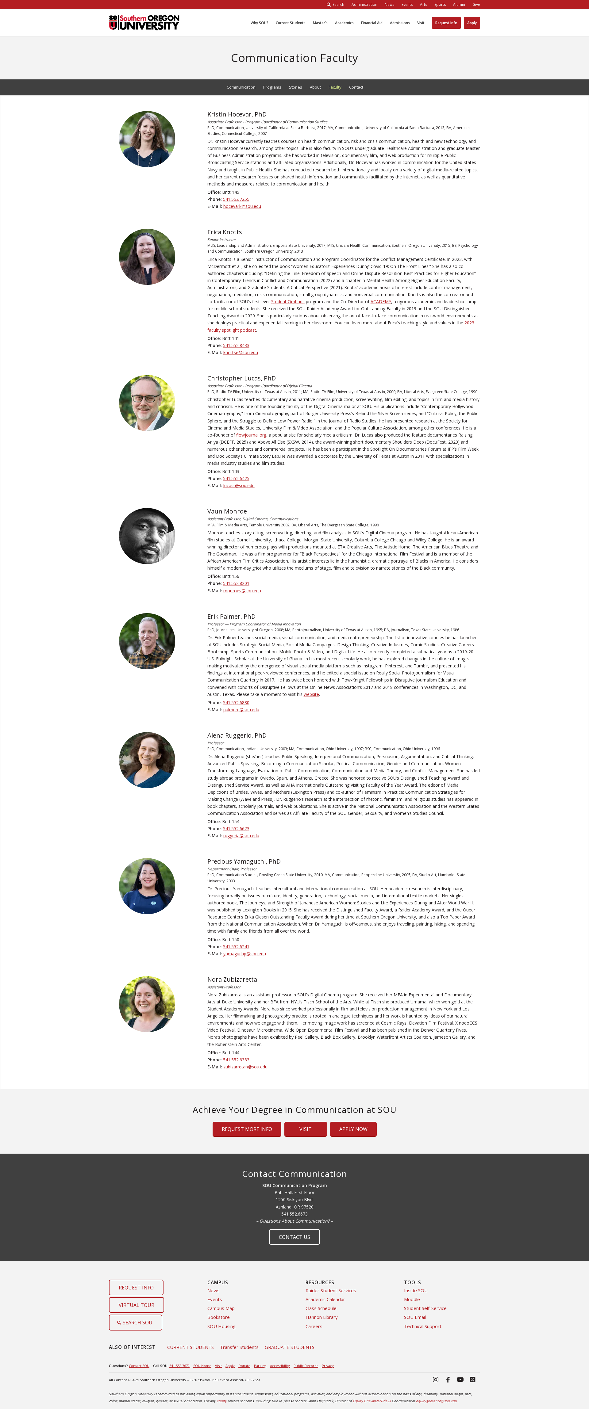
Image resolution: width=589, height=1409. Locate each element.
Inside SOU (416, 1290)
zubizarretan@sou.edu (245, 1067)
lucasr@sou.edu (239, 485)
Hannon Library (322, 1317)
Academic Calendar (325, 1299)
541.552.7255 (236, 199)
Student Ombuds (288, 301)
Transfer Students (239, 1347)
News (213, 1290)
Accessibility (280, 1365)
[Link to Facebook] (447, 1379)
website (311, 694)
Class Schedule (321, 1308)
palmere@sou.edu (241, 709)
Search (337, 4)
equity (222, 1401)
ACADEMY (381, 301)
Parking (260, 1365)
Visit (218, 1365)
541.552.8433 (236, 345)
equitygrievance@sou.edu (436, 1401)
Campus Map (221, 1308)
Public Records (306, 1365)
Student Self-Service (425, 1308)
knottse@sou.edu (240, 352)
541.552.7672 (179, 1365)
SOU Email (415, 1317)
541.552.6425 (236, 478)
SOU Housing (221, 1326)
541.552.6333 (236, 1060)
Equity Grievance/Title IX (372, 1401)
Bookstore (218, 1317)
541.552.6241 (236, 946)
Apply (230, 1365)
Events (214, 1299)
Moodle (412, 1299)
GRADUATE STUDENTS (289, 1347)
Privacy (328, 1365)
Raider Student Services (331, 1290)
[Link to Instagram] (435, 1379)
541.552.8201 (236, 583)
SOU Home (202, 1365)
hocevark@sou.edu (242, 206)
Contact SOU (139, 1365)
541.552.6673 (236, 828)
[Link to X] (472, 1379)
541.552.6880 (236, 702)
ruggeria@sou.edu (241, 835)
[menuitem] (364, 4)
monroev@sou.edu (242, 591)
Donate (244, 1365)
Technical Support (422, 1326)
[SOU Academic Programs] (144, 23)
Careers (314, 1326)
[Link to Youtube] (460, 1379)
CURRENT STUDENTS (190, 1347)
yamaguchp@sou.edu (244, 954)
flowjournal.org (251, 435)
